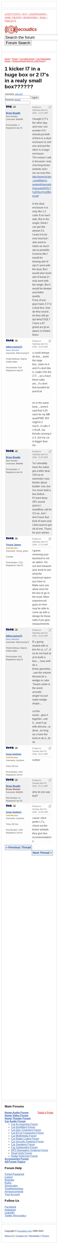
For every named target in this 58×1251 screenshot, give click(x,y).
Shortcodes (11, 1185)
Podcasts (10, 21)
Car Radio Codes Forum (25, 1138)
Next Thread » (42, 852)
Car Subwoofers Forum (24, 1147)
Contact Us (21, 1236)
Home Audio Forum (16, 1112)
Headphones (30, 17)
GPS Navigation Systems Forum (29, 1150)
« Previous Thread (18, 847)
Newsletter (34, 1236)
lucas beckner (14, 754)
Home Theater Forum (18, 1118)
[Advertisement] (29, 977)
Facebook (10, 1207)
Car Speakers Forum (23, 1144)
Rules (8, 1182)
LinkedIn (9, 1212)
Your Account (12, 1194)
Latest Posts (12, 14)
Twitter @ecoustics (15, 1215)
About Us (9, 1236)
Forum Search (18, 43)
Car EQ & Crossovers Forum (27, 1133)
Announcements (14, 1191)
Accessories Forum (17, 1159)
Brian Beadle (13, 113)
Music (43, 17)
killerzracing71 (14, 346)
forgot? (18, 100)
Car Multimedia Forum (23, 1135)
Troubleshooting (14, 1188)
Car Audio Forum (15, 1121)
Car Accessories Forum (24, 1124)
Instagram (10, 1209)
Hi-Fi (24, 14)
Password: (13, 100)
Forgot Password (14, 1174)
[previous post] (9, 340)
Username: (14, 94)
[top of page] (7, 107)
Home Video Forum (16, 1115)
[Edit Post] (50, 107)
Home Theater (13, 17)
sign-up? (19, 94)
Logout (9, 1177)
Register (9, 1180)
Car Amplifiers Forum (23, 1127)
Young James (13, 544)
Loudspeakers (37, 14)
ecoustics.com (24, 1231)
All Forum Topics (15, 1161)
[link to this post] (14, 107)
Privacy (45, 1236)
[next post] (9, 107)
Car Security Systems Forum (27, 1141)
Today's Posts (45, 1112)
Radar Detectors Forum (24, 1156)
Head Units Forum (21, 1153)
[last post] (11, 107)
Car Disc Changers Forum (26, 1130)
